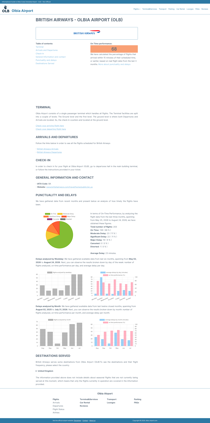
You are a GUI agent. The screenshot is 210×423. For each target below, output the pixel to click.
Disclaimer (77, 420)
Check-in (40, 53)
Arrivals (56, 402)
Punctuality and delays (46, 60)
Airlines (56, 412)
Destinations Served (45, 63)
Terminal (40, 47)
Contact (85, 420)
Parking (171, 9)
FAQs (197, 9)
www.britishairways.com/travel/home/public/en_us (69, 187)
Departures (58, 406)
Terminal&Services (149, 9)
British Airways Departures (49, 152)
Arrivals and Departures (47, 50)
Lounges (190, 9)
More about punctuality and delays (114, 64)
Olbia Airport (22, 10)
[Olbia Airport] (6, 8)
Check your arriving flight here (50, 125)
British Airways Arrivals (47, 149)
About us (92, 420)
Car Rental (180, 9)
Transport (162, 9)
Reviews (204, 9)
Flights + (137, 9)
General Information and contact (51, 57)
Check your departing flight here (51, 129)
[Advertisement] (87, 85)
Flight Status (58, 409)
